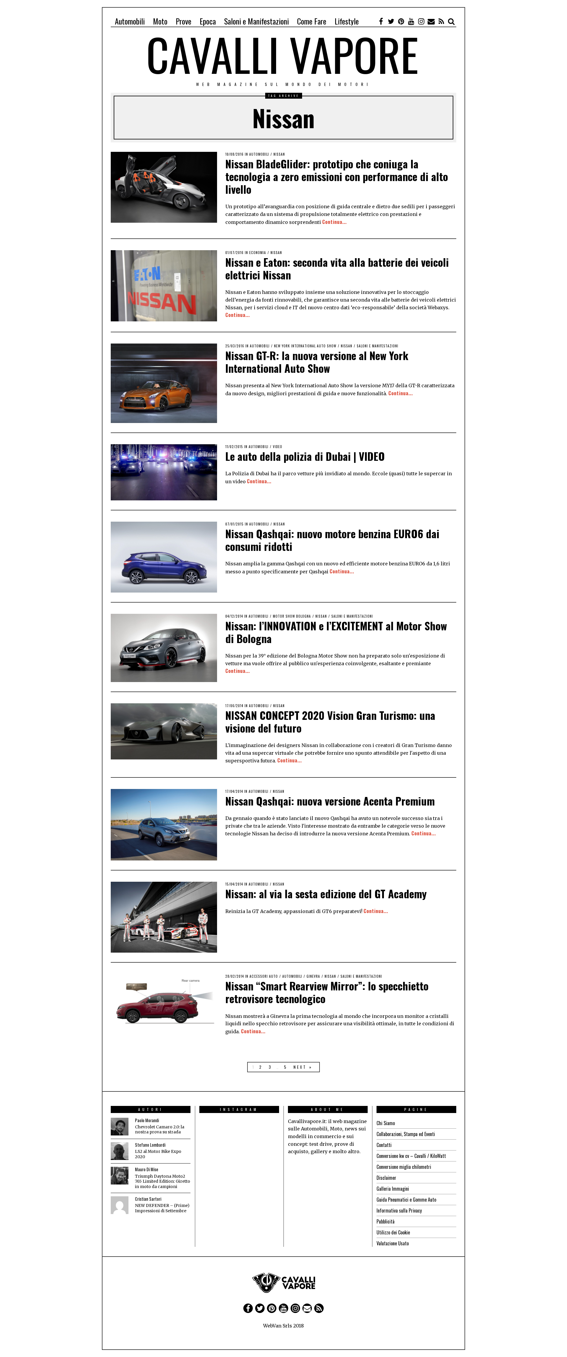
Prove (183, 21)
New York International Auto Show (305, 346)
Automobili (130, 21)
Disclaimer (386, 1177)
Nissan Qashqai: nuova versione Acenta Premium (330, 800)
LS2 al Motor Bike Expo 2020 (158, 1154)
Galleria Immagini (393, 1188)
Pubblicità (386, 1221)
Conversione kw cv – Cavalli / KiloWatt (411, 1155)
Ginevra (313, 976)
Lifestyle (347, 21)
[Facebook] (381, 21)
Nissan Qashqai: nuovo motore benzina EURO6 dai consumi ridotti (332, 539)
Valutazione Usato (393, 1243)
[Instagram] (421, 21)
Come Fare (311, 21)
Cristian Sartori (148, 1199)
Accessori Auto (264, 976)
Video (277, 446)
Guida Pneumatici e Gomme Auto (406, 1199)
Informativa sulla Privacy (399, 1210)
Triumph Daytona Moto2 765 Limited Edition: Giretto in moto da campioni (162, 1181)
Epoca (208, 21)
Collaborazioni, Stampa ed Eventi (406, 1134)
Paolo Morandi (147, 1120)
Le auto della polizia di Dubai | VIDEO (305, 456)
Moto (160, 21)
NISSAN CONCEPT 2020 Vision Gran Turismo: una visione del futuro (330, 721)
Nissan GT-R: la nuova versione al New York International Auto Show (316, 361)
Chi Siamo (386, 1123)
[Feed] (441, 21)
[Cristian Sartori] (119, 1205)
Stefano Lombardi (150, 1145)
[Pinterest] (401, 21)
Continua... (334, 221)
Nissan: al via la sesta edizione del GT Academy (326, 893)
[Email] (431, 21)
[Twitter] (391, 21)
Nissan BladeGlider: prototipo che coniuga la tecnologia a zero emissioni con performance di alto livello (336, 176)
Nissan (279, 154)
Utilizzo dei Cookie (393, 1232)
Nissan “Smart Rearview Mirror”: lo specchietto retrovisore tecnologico (326, 992)
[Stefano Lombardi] (119, 1151)
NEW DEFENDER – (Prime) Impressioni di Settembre (162, 1208)
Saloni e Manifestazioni (256, 21)
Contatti (384, 1144)
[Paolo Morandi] (119, 1126)
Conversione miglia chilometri (404, 1166)
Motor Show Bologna (292, 616)
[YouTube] (411, 21)
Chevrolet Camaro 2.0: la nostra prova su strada (159, 1130)
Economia (257, 252)
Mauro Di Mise (146, 1169)
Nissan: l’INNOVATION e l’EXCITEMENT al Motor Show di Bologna (336, 632)
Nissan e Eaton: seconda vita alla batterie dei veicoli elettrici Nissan (337, 268)
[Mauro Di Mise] (119, 1175)
